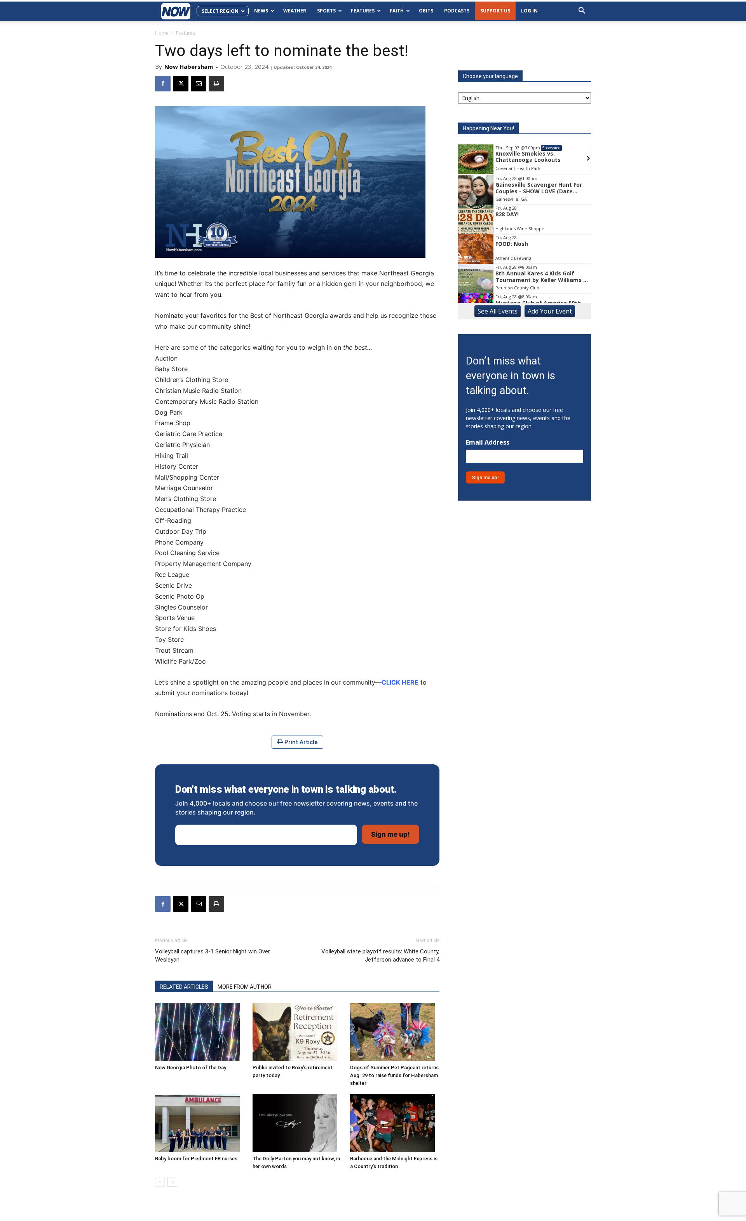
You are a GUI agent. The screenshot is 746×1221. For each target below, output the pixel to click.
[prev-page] (160, 1182)
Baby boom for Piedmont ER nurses (196, 1158)
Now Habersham (188, 66)
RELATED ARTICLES (184, 987)
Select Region (220, 11)
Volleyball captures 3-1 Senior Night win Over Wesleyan (212, 955)
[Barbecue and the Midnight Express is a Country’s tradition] (394, 1123)
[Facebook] (163, 83)
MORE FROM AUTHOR (245, 987)
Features (363, 10)
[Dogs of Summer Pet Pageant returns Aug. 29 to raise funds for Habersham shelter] (394, 1032)
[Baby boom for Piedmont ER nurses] (199, 1123)
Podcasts (456, 10)
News (261, 10)
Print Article (300, 742)
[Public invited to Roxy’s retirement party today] (297, 1032)
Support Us (495, 10)
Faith (397, 10)
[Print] (216, 83)
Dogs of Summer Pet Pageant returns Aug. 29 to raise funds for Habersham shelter (394, 1075)
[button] (581, 11)
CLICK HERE (400, 682)
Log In (529, 10)
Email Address (487, 442)
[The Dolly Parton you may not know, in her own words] (297, 1123)
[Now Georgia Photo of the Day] (199, 1032)
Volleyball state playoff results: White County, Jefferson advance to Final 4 (380, 955)
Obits (426, 10)
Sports (326, 10)
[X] (180, 83)
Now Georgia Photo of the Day (190, 1067)
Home (162, 33)
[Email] (198, 83)
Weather (294, 10)
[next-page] (172, 1182)
